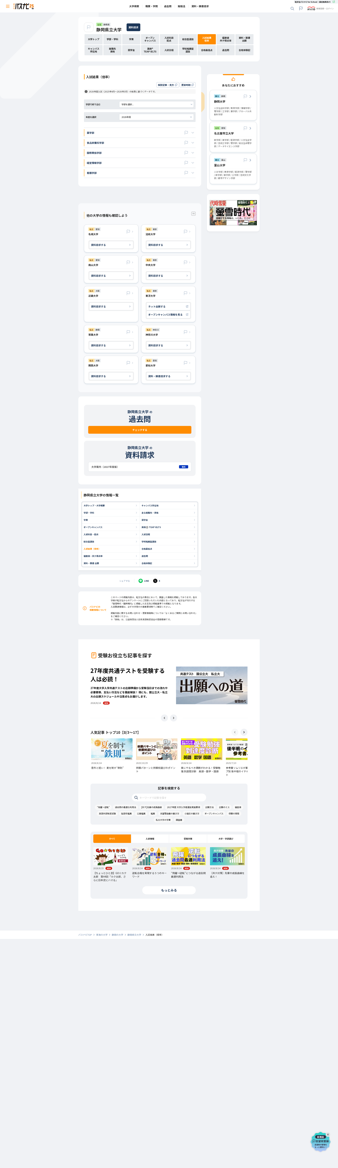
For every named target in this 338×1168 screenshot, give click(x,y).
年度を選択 (91, 116)
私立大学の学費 (163, 819)
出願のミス (224, 807)
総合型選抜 (89, 541)
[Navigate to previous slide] (164, 717)
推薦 (153, 813)
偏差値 (238, 807)
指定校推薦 (126, 813)
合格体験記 (147, 563)
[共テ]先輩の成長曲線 (151, 807)
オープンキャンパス (93, 527)
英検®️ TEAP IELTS (151, 527)
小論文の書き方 (191, 813)
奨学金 (145, 519)
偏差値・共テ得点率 (93, 555)
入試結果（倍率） (92, 548)
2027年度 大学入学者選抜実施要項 (183, 807)
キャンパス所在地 (150, 505)
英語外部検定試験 (107, 813)
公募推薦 (141, 813)
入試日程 (146, 534)
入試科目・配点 (91, 534)
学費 (86, 519)
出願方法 (209, 807)
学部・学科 (89, 512)
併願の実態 (234, 813)
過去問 (145, 555)
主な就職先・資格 (150, 512)
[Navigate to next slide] (173, 717)
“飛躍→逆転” (103, 807)
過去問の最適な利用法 (125, 807)
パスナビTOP (85, 934)
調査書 (179, 819)
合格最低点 (147, 548)
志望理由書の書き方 (169, 813)
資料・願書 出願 (91, 563)
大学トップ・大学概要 (94, 505)
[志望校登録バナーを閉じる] (328, 1133)
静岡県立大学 (109, 29)
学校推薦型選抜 (149, 541)
